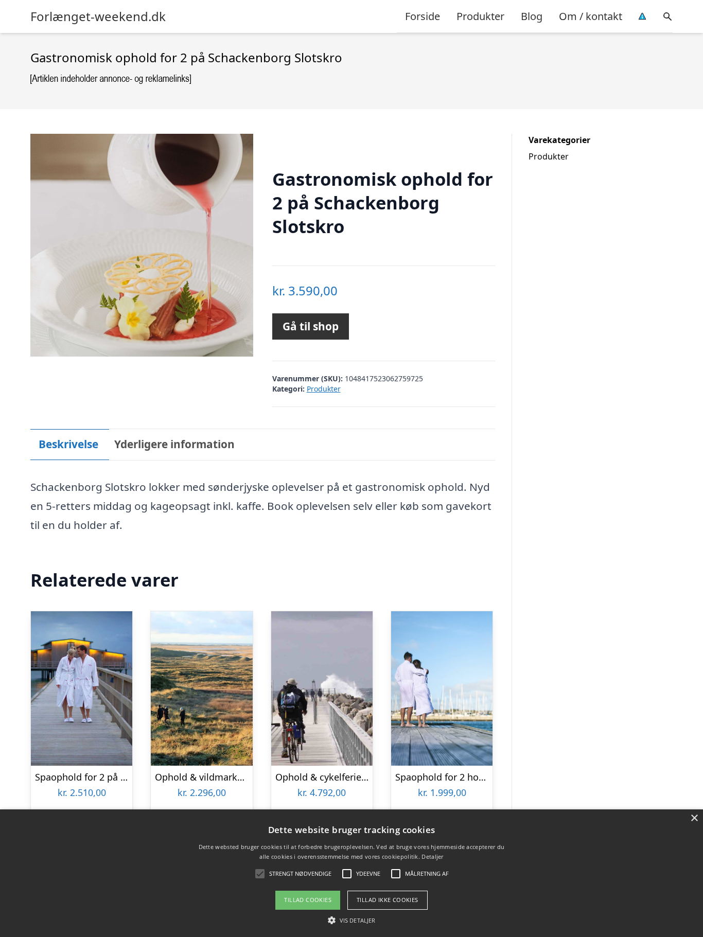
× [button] (694, 818)
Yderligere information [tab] (174, 444)
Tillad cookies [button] (307, 900)
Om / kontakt (590, 16)
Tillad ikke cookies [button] (387, 900)
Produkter (480, 16)
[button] (351, 920)
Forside (422, 16)
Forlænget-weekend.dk (98, 16)
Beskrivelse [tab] (68, 444)
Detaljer (432, 856)
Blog (531, 16)
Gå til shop (311, 326)
